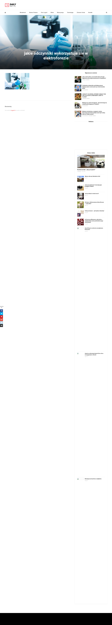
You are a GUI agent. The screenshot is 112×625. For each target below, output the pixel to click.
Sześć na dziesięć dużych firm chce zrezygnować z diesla (94, 354)
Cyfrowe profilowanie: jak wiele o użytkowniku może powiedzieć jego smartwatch (94, 221)
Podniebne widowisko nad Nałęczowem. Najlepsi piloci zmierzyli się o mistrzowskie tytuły (93, 87)
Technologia (70, 12)
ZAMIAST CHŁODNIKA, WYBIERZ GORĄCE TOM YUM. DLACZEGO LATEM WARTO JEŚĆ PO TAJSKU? (94, 95)
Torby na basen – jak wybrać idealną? (94, 210)
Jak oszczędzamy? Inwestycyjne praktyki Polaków (93, 185)
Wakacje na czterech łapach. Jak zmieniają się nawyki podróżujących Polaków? (94, 103)
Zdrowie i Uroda (81, 12)
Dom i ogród (44, 12)
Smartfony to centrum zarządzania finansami (94, 228)
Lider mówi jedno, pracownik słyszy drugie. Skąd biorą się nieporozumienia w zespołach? (94, 77)
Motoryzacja (60, 12)
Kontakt (90, 12)
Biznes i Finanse (33, 12)
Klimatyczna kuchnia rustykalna (93, 478)
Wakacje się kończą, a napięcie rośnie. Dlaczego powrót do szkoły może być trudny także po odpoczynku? (93, 113)
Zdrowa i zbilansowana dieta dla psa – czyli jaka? (94, 203)
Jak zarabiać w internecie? (92, 193)
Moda (52, 12)
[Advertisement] (91, 135)
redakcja (79, 171)
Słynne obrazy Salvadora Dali (92, 176)
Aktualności (23, 12)
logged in (13, 110)
